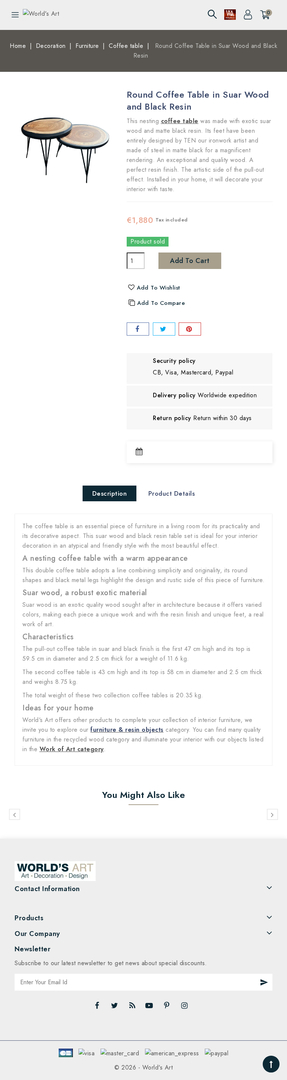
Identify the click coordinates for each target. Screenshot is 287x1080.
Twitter (115, 1007)
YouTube (150, 1007)
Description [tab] (109, 493)
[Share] (138, 329)
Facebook (98, 1007)
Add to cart (190, 261)
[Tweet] (164, 329)
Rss (132, 1007)
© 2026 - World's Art (143, 1067)
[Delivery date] (141, 452)
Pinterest (167, 1007)
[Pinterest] (190, 329)
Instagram (185, 1007)
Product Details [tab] (171, 493)
